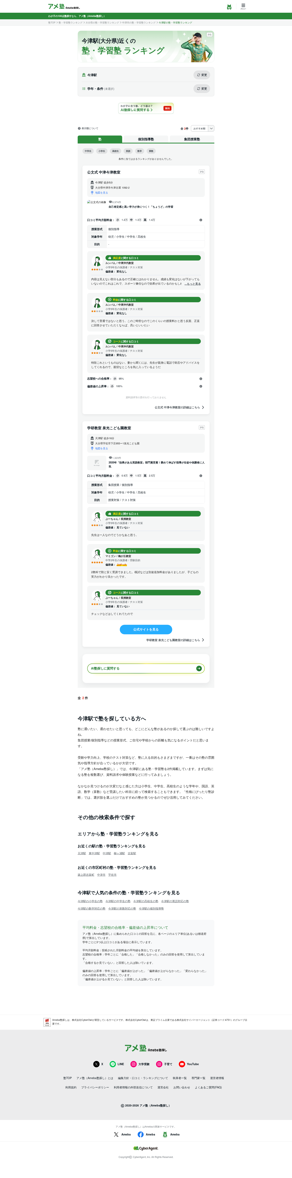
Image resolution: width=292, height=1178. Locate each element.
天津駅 (82, 853)
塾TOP (51, 22)
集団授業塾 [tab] (192, 139)
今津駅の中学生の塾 (118, 901)
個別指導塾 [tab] (146, 139)
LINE (121, 1064)
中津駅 (107, 853)
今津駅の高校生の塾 (145, 901)
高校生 (115, 150)
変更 (204, 75)
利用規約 (70, 1087)
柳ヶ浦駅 (119, 853)
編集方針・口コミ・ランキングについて (143, 1078)
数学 (139, 150)
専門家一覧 (198, 1078)
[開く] (201, 220)
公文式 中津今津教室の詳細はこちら (177, 407)
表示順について (90, 128)
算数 (151, 150)
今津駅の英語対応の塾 (175, 901)
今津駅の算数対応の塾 (122, 908)
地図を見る (101, 192)
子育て (168, 1064)
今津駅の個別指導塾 (151, 908)
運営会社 (163, 1087)
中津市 (101, 875)
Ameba (126, 1134)
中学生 (88, 150)
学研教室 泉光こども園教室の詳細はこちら (173, 640)
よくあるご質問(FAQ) (208, 1087)
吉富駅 (132, 853)
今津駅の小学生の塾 (90, 901)
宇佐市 (112, 875)
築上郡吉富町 (86, 875)
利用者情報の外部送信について (133, 1087)
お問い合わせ (181, 1087)
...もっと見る (193, 284)
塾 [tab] (100, 139)
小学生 (102, 150)
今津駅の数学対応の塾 (91, 908)
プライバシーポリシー (95, 1087)
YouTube (193, 1064)
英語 (128, 150)
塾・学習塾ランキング (70, 22)
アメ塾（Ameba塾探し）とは (94, 1078)
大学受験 (144, 1064)
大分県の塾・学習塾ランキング (102, 22)
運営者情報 (217, 1078)
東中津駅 (94, 853)
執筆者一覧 (180, 1078)
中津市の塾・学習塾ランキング (139, 22)
